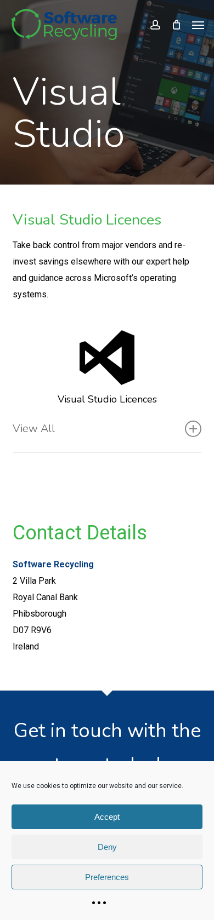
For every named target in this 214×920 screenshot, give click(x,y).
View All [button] (34, 428)
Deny (107, 847)
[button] (198, 24)
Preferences (107, 877)
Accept (107, 816)
